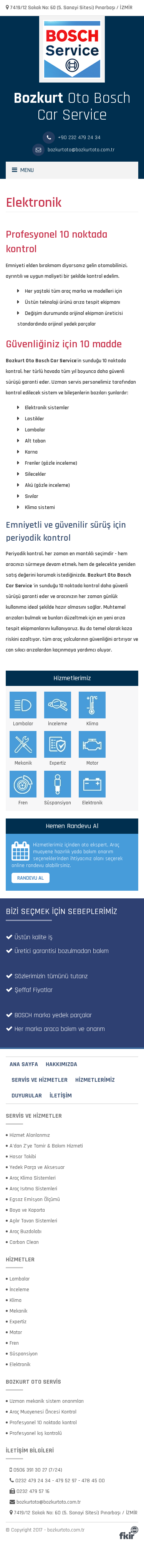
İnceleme (19, 1289)
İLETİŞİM (61, 1096)
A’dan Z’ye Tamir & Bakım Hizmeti (46, 1146)
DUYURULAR (27, 1096)
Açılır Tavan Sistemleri (33, 1220)
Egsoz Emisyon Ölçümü (35, 1199)
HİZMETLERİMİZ (95, 1080)
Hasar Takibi (23, 1156)
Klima (16, 1300)
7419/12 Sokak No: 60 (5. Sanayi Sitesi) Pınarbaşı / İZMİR (70, 7)
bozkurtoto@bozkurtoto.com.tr (49, 1502)
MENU (25, 170)
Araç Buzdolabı (25, 1231)
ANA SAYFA (24, 1064)
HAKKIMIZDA (61, 1064)
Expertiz (18, 1321)
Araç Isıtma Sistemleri (33, 1188)
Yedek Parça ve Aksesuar (37, 1167)
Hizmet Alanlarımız (30, 1135)
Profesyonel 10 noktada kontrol (43, 1422)
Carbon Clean (24, 1242)
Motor (16, 1332)
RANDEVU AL (30, 878)
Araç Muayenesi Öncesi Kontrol (43, 1411)
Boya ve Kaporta (27, 1210)
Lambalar (20, 1279)
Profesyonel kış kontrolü (36, 1433)
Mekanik (18, 1311)
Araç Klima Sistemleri (33, 1178)
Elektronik (20, 1364)
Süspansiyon (24, 1353)
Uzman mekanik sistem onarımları (47, 1401)
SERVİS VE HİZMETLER (40, 1080)
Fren (14, 1343)
